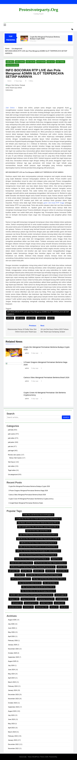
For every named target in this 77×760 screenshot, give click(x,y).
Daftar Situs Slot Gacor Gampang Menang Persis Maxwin (32, 559)
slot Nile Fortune (46, 603)
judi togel (60, 62)
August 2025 (12, 661)
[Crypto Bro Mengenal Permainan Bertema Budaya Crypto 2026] (24, 39)
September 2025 (13, 657)
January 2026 (12, 645)
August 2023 (12, 711)
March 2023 (12, 732)
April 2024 (11, 678)
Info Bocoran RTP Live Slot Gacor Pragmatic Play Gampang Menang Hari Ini (32, 567)
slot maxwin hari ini (31, 603)
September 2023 (13, 707)
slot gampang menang (45, 599)
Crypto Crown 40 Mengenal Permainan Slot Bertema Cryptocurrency (31, 499)
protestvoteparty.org (38, 9)
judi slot (50, 62)
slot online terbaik (15, 607)
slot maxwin (17, 603)
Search (66, 417)
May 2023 (11, 723)
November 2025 (13, 649)
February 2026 (13, 640)
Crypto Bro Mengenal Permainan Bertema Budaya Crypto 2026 (45, 38)
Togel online (12, 470)
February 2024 (13, 686)
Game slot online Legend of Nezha (21, 563)
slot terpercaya (41, 607)
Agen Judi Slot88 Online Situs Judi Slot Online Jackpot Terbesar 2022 (38, 527)
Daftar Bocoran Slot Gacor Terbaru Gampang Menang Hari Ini (38, 543)
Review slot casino (14, 455)
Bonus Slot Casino (15, 458)
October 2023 (12, 703)
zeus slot (64, 607)
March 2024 (12, 682)
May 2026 (11, 632)
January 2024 (12, 690)
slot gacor (14, 599)
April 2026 (11, 636)
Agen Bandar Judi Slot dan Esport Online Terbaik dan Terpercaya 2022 (38, 523)
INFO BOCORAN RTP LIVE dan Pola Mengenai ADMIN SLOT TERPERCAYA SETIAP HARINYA (38, 313)
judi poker (41, 62)
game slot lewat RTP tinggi (54, 203)
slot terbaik (28, 607)
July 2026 (11, 624)
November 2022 (13, 748)
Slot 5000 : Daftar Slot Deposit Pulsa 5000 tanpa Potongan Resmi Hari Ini (31, 595)
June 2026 (11, 628)
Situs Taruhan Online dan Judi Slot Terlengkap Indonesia (38, 591)
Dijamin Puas (56, 559)
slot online (11, 466)
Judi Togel (20, 575)
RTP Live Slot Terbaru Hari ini (21, 579)
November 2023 (13, 698)
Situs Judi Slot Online (50, 583)
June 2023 (11, 719)
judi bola (10, 62)
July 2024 (11, 665)
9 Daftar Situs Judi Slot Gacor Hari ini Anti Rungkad (38, 515)
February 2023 (13, 736)
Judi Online (10, 108)
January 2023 (12, 740)
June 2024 (11, 669)
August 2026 (12, 620)
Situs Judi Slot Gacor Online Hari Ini (30, 583)
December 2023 (13, 694)
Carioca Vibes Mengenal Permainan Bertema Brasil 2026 (46, 377)
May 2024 (11, 674)
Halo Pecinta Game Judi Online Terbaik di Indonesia (50, 563)
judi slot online (62, 571)
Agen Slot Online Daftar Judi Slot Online (38, 531)
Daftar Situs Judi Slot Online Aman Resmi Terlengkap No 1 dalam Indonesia (38, 551)
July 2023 (11, 715)
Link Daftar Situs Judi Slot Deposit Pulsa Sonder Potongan (44, 575)
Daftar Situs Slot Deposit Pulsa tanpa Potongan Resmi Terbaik (38, 555)
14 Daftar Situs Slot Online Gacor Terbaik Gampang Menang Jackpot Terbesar (38, 519)
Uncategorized (12, 65)
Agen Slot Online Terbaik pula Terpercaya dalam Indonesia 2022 (38, 535)
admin (9, 81)
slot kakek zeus (62, 599)
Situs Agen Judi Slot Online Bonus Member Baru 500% (49, 579)
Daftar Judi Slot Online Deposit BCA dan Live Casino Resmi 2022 (38, 547)
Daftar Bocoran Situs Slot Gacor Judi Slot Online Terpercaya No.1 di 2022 (38, 539)
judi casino (19, 62)
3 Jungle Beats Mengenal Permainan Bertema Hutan (26, 503)
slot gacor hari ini (28, 599)
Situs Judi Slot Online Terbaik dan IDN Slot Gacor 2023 (38, 587)
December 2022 (13, 744)
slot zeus (54, 607)
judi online (30, 62)
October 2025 (12, 653)
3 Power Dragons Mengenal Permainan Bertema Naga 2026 (28, 490)
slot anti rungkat (61, 595)
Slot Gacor (11, 462)
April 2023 (11, 728)
